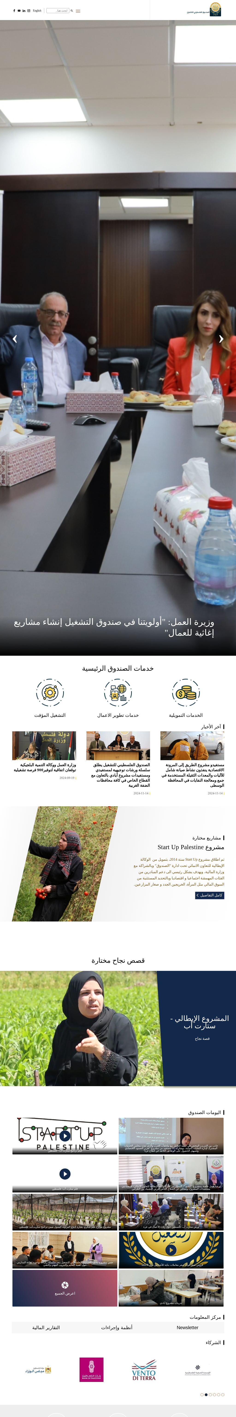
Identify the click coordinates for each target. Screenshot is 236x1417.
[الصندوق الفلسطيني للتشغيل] (204, 10)
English (37, 10)
